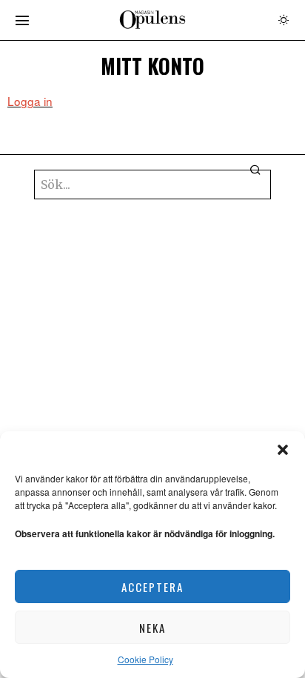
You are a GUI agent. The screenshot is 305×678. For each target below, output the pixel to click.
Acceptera (152, 587)
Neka (152, 627)
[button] (282, 449)
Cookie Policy (145, 659)
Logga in (30, 101)
